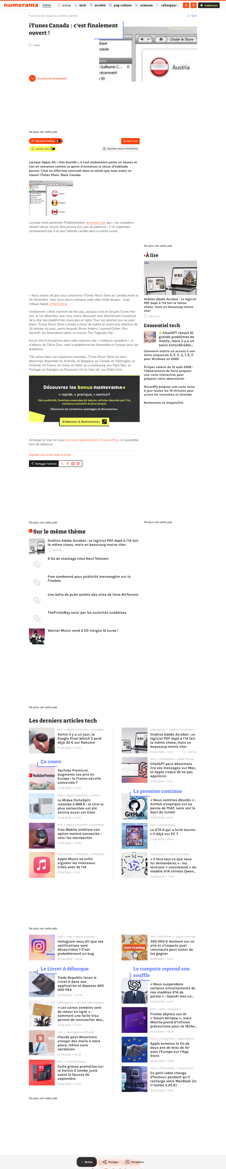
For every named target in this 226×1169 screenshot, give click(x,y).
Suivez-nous (130, 140)
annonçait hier (96, 222)
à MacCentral (58, 304)
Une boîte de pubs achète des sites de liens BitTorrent (93, 595)
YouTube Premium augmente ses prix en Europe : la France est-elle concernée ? (79, 776)
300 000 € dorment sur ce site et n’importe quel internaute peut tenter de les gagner (172, 947)
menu (46, 5)
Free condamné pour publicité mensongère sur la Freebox (89, 579)
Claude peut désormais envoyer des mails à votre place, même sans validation (79, 1043)
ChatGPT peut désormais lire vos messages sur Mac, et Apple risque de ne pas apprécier (173, 770)
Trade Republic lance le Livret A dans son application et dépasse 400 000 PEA (81, 984)
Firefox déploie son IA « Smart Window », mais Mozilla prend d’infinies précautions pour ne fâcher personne (173, 1020)
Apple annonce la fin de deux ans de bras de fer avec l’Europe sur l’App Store (169, 1050)
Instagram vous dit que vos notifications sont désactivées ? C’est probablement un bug (80, 947)
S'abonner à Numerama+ (81, 422)
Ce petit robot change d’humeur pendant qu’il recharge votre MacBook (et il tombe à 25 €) (173, 1079)
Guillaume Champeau (52, 78)
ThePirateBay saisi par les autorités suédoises (87, 613)
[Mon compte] (186, 5)
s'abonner (211, 5)
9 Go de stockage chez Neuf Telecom (78, 559)
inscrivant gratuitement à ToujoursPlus (92, 440)
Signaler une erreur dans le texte (50, 455)
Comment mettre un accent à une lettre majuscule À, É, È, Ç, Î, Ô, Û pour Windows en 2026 (169, 355)
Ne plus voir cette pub (43, 132)
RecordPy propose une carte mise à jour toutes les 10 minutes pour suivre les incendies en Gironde (169, 390)
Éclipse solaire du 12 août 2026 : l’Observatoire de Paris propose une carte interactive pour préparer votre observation (168, 373)
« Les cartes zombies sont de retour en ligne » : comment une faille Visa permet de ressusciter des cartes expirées (80, 1014)
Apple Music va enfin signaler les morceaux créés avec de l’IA (76, 863)
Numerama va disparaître (163, 403)
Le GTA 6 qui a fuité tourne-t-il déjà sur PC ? (173, 832)
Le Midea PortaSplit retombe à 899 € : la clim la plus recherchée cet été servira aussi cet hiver (81, 806)
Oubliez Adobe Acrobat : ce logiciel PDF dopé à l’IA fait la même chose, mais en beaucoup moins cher (93, 543)
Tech (194, 15)
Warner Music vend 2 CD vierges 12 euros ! (83, 630)
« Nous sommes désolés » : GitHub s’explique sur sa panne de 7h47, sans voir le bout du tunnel (173, 806)
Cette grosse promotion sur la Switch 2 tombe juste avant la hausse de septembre (81, 1072)
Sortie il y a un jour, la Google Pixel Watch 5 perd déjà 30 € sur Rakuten (79, 738)
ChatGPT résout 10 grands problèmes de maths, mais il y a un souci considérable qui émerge (176, 339)
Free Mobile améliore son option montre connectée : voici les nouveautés (79, 834)
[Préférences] (194, 5)
